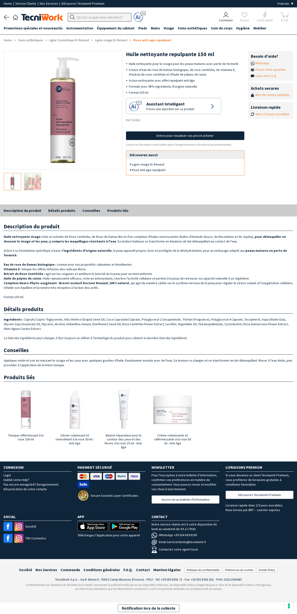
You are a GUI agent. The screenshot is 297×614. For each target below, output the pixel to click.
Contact (143, 569)
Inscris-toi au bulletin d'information (186, 499)
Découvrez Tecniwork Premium (82, 3)
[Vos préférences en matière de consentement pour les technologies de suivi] (288, 605)
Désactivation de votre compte (25, 489)
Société (25, 569)
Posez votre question (270, 69)
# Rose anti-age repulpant (147, 170)
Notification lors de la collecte (148, 608)
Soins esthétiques (30, 40)
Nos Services (49, 3)
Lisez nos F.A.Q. (266, 76)
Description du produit (22, 210)
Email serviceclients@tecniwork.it (182, 542)
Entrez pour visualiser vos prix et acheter (185, 136)
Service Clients (26, 3)
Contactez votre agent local (178, 549)
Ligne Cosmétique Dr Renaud (69, 40)
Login (7, 475)
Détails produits (61, 210)
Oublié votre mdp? (16, 480)
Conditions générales (102, 569)
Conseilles (91, 210)
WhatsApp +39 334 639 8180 (178, 535)
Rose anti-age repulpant (152, 40)
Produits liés (118, 210)
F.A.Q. (127, 569)
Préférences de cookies (239, 570)
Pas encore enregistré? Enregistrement (30, 484)
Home (8, 3)
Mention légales (167, 569)
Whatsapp (262, 63)
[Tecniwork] (15, 17)
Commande (70, 569)
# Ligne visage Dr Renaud (147, 164)
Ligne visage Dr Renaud (111, 40)
